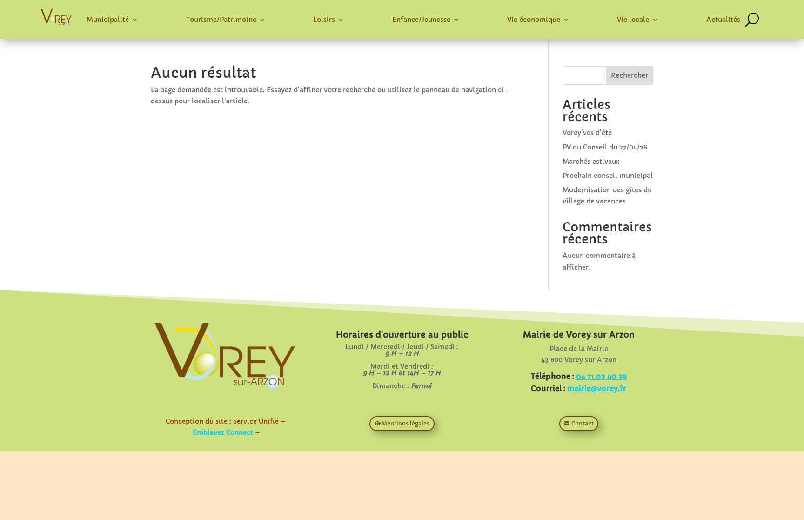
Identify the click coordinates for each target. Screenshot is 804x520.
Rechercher (629, 75)
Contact (582, 423)
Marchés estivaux (591, 161)
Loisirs (324, 19)
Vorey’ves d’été (587, 132)
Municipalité (108, 19)
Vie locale (633, 19)
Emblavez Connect (223, 432)
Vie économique (533, 19)
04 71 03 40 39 (601, 376)
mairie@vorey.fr (596, 388)
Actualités (723, 19)
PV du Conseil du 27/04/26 (605, 147)
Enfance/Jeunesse (421, 19)
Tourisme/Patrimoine (221, 19)
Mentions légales (405, 423)
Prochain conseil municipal (608, 175)
